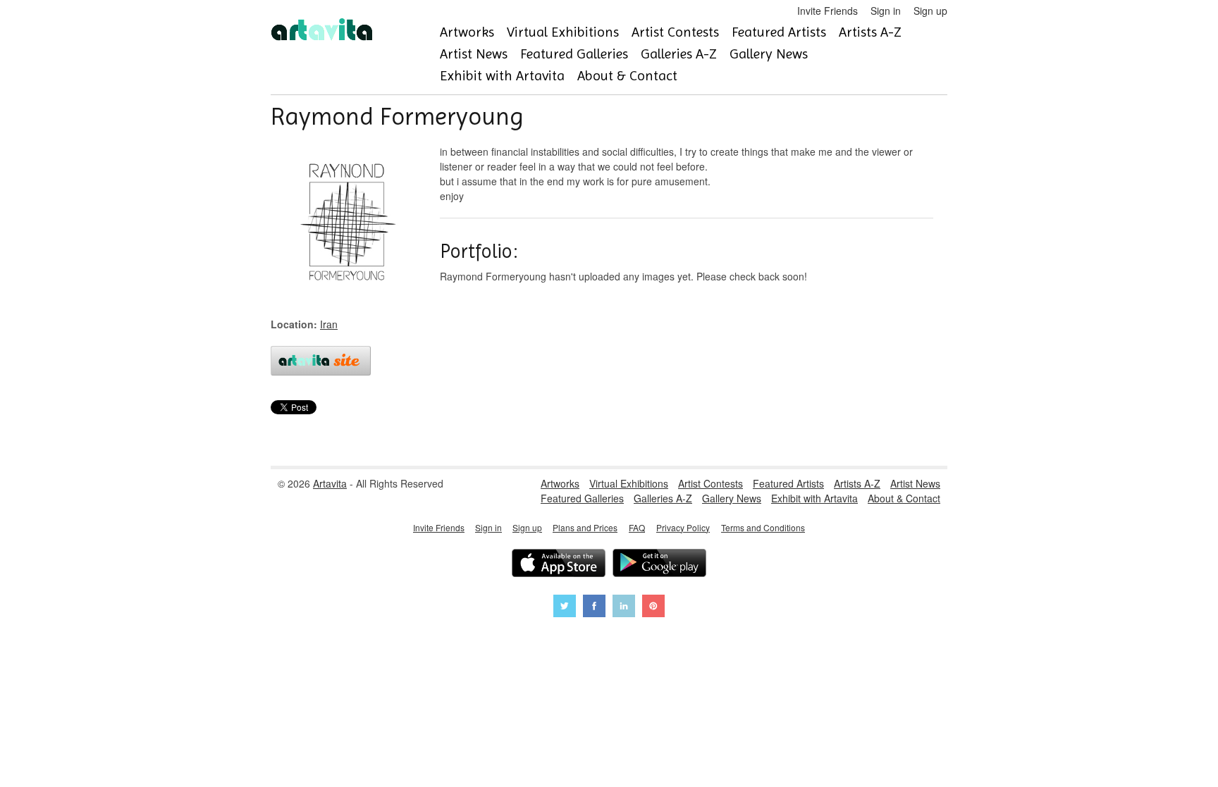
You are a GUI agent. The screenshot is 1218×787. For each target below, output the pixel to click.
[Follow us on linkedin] (624, 608)
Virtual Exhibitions (563, 32)
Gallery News (769, 54)
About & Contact (627, 76)
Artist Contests (675, 32)
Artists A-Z (870, 32)
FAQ (637, 527)
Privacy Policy (683, 527)
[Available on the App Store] (558, 565)
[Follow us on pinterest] (653, 608)
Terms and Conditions (763, 527)
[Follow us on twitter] (564, 608)
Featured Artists (779, 32)
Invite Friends (827, 11)
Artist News (474, 54)
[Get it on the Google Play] (659, 565)
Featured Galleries (574, 54)
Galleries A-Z (679, 54)
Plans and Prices (585, 527)
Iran (329, 324)
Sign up (930, 11)
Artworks (467, 32)
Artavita (330, 483)
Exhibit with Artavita (502, 76)
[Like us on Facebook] (594, 608)
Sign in (886, 11)
